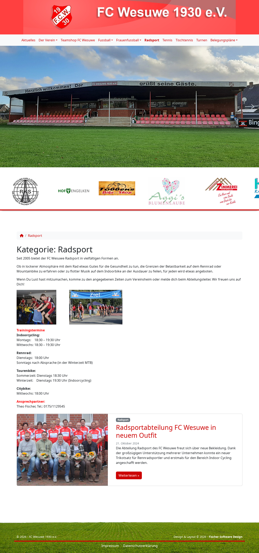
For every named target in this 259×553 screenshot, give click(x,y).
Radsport (151, 40)
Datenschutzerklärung (140, 545)
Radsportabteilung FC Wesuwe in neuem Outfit (166, 431)
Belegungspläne (222, 40)
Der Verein (47, 40)
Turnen (201, 40)
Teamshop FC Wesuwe (78, 40)
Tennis (167, 40)
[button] (6, 106)
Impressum (110, 545)
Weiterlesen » (129, 475)
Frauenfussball (127, 40)
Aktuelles (28, 40)
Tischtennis (184, 40)
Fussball (104, 40)
